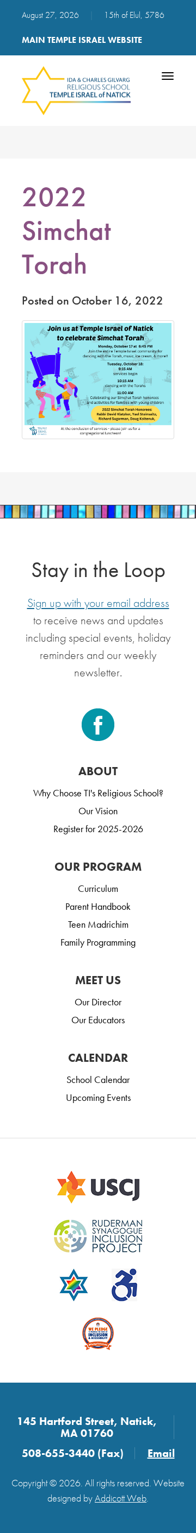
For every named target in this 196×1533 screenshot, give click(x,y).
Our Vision (98, 810)
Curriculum (98, 888)
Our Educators (98, 1019)
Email (161, 1453)
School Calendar (98, 1079)
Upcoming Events (98, 1097)
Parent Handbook (98, 906)
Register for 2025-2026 (98, 828)
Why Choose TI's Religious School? (98, 793)
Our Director (98, 1002)
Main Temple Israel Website (82, 40)
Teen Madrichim (98, 924)
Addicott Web (120, 1498)
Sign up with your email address (98, 603)
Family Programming (98, 942)
